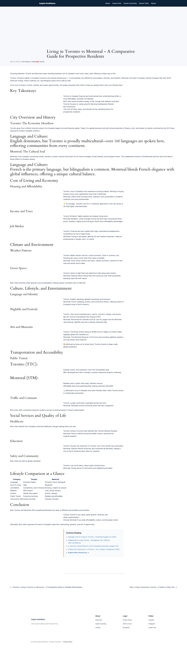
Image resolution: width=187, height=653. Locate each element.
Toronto (41, 61)
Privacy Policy (67, 642)
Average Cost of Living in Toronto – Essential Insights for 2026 (92, 537)
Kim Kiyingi (25, 61)
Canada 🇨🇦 (34, 61)
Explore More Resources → (78, 553)
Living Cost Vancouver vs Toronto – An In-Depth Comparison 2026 (93, 549)
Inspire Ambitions (47, 3)
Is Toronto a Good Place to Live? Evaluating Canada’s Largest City (93, 546)
